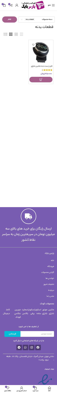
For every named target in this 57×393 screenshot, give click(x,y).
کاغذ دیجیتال (6, 311)
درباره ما (51, 290)
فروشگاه (50, 266)
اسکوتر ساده (38, 311)
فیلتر (9, 19)
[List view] (21, 34)
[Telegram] (19, 347)
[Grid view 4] (5, 34)
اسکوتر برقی (31, 311)
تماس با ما (50, 296)
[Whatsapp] (25, 347)
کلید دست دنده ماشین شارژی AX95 (41, 67)
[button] (41, 79)
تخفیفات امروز (49, 284)
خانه (52, 260)
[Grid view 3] (10, 34)
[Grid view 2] (16, 34)
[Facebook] (38, 347)
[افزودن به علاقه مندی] (33, 44)
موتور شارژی (44, 311)
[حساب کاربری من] (17, 5)
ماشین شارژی (51, 311)
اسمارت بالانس (25, 311)
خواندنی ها (50, 278)
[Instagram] (31, 347)
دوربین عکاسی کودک (17, 313)
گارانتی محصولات (47, 272)
